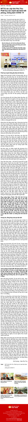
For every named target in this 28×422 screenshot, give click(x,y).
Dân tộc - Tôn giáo (6, 5)
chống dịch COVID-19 (9, 367)
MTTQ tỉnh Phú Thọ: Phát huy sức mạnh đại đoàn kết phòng (16, 365)
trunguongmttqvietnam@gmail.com (15, 418)
